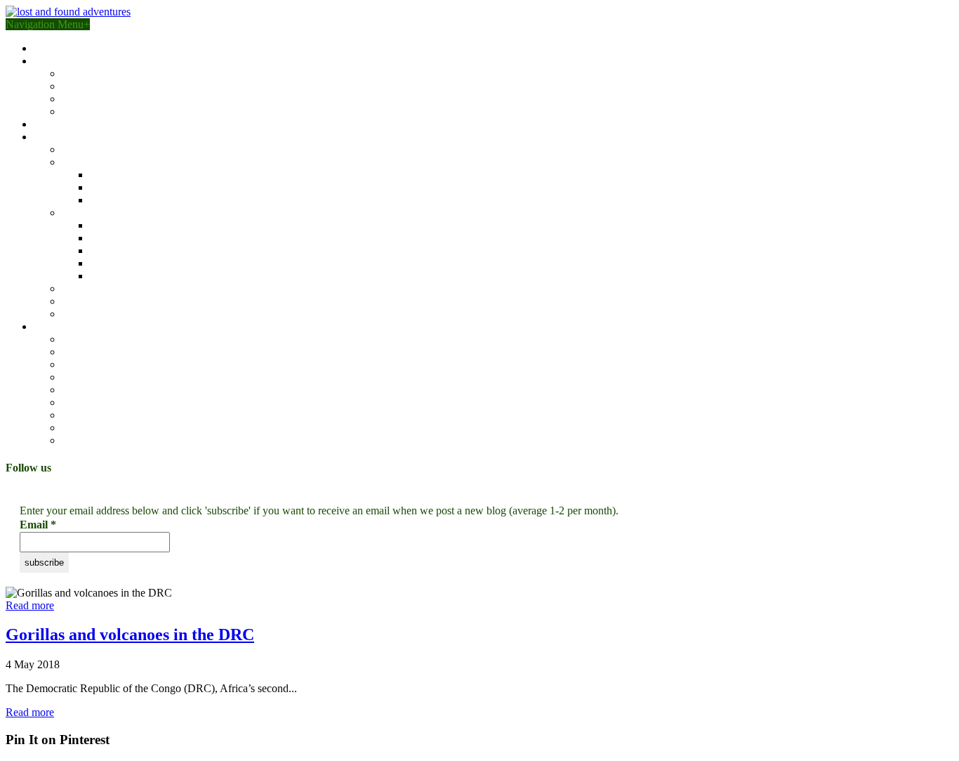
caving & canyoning (107, 377)
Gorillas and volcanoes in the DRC (130, 634)
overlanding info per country (125, 111)
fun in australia (94, 149)
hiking (76, 364)
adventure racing (98, 339)
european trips (93, 288)
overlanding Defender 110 (120, 86)
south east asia (121, 225)
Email (38, 525)
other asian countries (135, 276)
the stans (109, 250)
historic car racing (101, 415)
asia (70, 213)
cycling (78, 390)
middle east (87, 301)
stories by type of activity (89, 326)
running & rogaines (104, 428)
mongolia (110, 238)
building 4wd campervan (89, 61)
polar (73, 314)
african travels (93, 162)
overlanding (88, 352)
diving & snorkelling (107, 440)
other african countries (139, 200)
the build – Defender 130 (117, 73)
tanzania (108, 187)
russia (102, 263)
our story (53, 48)
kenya (103, 175)
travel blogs (59, 137)
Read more (30, 605)
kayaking (82, 402)
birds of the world (73, 124)
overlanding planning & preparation (141, 99)
